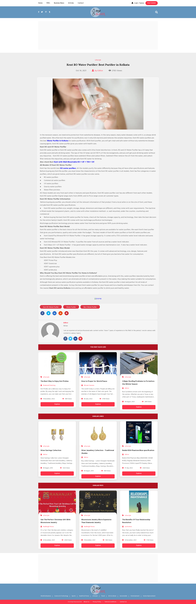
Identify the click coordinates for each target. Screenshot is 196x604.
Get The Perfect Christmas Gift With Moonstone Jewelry (55, 521)
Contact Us (123, 602)
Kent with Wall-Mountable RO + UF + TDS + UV (74, 162)
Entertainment (135, 596)
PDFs (48, 3)
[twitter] (42, 12)
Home (40, 3)
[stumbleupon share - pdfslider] (60, 313)
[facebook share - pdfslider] (42, 313)
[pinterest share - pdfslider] (67, 313)
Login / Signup (139, 3)
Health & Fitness (84, 596)
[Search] (156, 12)
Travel (103, 596)
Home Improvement (149, 596)
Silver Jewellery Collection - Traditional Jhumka (97, 452)
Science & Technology (61, 596)
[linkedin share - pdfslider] (54, 313)
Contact (81, 3)
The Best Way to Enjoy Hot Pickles (55, 381)
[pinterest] (46, 12)
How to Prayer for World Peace (94, 381)
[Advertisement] (98, 35)
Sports (74, 596)
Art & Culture (112, 596)
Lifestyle (98, 60)
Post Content (152, 3)
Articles (71, 3)
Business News (59, 3)
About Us (86, 602)
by (99, 70)
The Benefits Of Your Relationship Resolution (136, 521)
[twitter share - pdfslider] (48, 313)
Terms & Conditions (110, 602)
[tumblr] (49, 12)
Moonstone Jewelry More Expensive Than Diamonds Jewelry (96, 521)
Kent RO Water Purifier (51, 307)
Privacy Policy (97, 602)
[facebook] (39, 14)
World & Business (46, 596)
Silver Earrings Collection (51, 450)
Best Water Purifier (90, 307)
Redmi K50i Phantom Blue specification (138, 450)
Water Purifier (71, 307)
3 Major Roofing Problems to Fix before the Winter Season (138, 383)
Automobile (123, 596)
